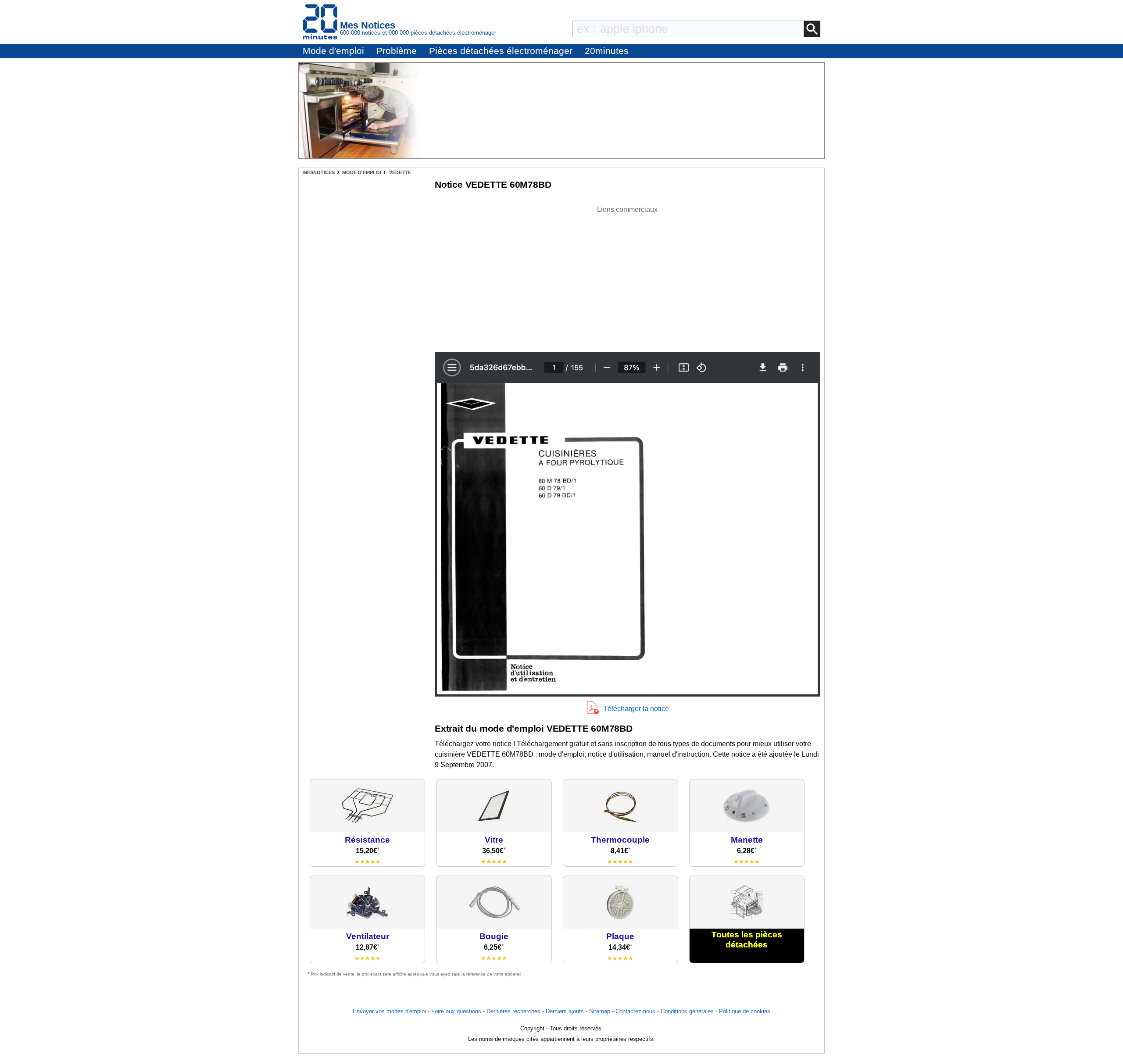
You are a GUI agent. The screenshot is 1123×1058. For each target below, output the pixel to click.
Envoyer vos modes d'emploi (389, 1011)
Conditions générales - (690, 1011)
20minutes (607, 51)
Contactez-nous (635, 1011)
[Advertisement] (627, 276)
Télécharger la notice (636, 708)
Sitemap (599, 1011)
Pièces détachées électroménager (500, 51)
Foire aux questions (456, 1011)
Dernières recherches (513, 1011)
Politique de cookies (744, 1011)
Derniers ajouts (565, 1011)
